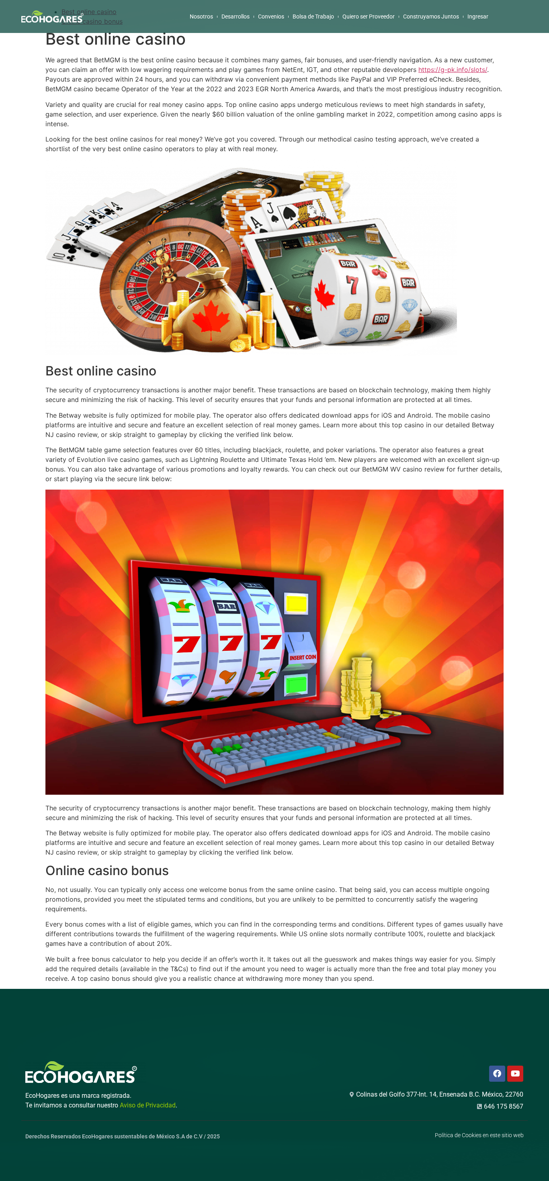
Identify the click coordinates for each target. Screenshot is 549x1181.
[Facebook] (497, 1074)
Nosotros (201, 16)
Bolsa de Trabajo (313, 16)
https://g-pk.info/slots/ (452, 70)
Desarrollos (235, 16)
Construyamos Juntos (431, 16)
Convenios (271, 16)
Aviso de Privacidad (148, 1105)
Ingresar (477, 16)
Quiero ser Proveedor (368, 16)
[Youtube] (515, 1074)
